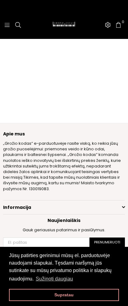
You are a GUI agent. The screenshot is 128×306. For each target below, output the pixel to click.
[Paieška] (18, 25)
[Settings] (107, 25)
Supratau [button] (64, 294)
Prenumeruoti (107, 242)
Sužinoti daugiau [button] (54, 278)
